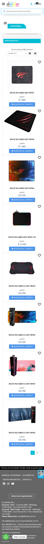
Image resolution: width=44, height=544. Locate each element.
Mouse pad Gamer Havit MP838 (22, 139)
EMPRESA (6, 475)
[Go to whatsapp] (6, 537)
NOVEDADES (16, 475)
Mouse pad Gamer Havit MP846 (22, 188)
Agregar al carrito (23, 104)
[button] (36, 538)
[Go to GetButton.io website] (6, 541)
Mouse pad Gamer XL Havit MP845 (22, 335)
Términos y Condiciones (11, 533)
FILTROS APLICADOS (10, 35)
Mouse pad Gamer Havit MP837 (22, 93)
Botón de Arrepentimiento (22, 496)
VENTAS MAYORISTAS (11, 480)
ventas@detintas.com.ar (11, 521)
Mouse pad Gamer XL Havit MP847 (22, 384)
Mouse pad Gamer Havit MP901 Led (22, 237)
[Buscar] (4, 11)
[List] (35, 53)
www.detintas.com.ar (30, 521)
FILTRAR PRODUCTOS (11, 41)
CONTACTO (26, 480)
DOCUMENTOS (28, 475)
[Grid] (30, 53)
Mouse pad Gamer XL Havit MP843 (22, 286)
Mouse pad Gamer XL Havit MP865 (22, 433)
